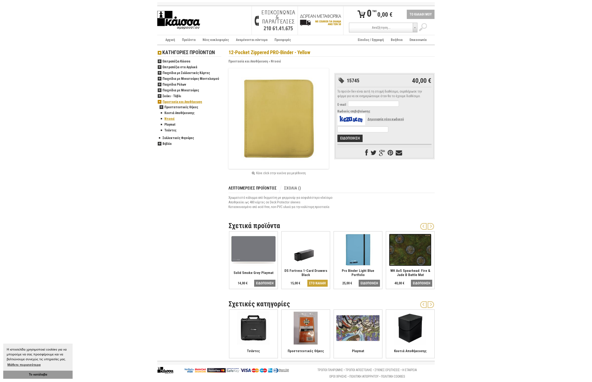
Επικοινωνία (418, 40)
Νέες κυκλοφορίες (216, 40)
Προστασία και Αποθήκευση (248, 61)
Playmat (169, 124)
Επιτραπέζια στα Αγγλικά (180, 67)
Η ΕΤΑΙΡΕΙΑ (409, 370)
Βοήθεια (397, 40)
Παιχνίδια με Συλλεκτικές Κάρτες (186, 73)
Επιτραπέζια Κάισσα (176, 61)
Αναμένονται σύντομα (252, 40)
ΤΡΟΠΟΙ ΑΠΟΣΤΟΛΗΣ (358, 370)
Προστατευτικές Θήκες (181, 107)
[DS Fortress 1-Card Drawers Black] (306, 249)
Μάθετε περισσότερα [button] (24, 364)
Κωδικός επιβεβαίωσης (353, 111)
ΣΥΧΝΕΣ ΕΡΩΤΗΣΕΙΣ (387, 370)
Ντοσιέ (276, 61)
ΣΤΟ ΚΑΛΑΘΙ (317, 283)
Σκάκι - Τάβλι (172, 96)
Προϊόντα (189, 40)
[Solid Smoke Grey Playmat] (253, 249)
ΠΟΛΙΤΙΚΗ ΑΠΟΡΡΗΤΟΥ (364, 376)
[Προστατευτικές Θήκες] (306, 327)
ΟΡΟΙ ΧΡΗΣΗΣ (338, 376)
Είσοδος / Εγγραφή (371, 40)
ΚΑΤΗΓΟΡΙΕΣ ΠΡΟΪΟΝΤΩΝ (188, 52)
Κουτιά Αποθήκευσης (179, 113)
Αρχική (170, 40)
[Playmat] (358, 327)
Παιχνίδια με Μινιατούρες (181, 90)
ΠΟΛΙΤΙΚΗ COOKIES (393, 376)
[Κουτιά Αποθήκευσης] (410, 327)
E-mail (341, 104)
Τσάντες (170, 130)
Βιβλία (167, 144)
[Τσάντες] (253, 327)
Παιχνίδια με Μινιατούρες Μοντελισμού (191, 79)
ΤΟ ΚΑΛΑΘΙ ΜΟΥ (421, 14)
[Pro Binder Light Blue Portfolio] (358, 249)
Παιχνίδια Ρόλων (174, 84)
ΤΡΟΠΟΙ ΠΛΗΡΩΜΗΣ (330, 370)
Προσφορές (282, 40)
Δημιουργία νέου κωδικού (385, 119)
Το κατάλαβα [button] (38, 374)
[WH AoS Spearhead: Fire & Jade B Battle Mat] (410, 249)
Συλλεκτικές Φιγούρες (178, 138)
